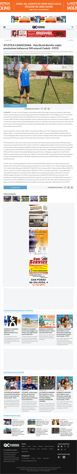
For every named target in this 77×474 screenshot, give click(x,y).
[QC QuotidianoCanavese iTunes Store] (63, 457)
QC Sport (70, 40)
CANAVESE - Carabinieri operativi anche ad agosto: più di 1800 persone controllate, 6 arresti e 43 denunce (42, 432)
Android (13, 461)
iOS (9, 461)
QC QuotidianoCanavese (30, 467)
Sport (38, 449)
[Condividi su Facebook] (42, 108)
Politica (34, 446)
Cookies (39, 458)
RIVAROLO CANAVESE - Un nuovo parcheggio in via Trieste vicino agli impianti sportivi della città (30, 331)
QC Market (32, 449)
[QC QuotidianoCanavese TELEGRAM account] (65, 449)
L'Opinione (44, 449)
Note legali (46, 458)
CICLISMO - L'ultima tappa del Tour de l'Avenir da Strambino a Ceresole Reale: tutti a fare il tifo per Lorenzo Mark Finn (30, 396)
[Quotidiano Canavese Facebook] (65, 446)
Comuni (51, 449)
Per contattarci (26, 458)
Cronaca (28, 446)
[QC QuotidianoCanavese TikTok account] (61, 449)
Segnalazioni (25, 451)
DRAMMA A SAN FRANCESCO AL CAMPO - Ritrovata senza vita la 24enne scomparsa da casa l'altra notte (18, 432)
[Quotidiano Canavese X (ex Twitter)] (61, 446)
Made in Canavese (49, 446)
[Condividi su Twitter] (45, 108)
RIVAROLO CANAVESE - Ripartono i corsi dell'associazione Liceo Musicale (11, 331)
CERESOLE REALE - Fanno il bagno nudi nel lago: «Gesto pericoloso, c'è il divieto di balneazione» (42, 423)
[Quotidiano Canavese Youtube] (58, 449)
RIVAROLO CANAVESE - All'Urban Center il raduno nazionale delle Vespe (47, 330)
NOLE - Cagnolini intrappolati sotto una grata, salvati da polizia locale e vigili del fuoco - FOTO (66, 423)
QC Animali (25, 449)
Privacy (33, 458)
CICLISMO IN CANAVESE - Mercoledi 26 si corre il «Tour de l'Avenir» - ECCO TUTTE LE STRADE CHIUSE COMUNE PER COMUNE (47, 397)
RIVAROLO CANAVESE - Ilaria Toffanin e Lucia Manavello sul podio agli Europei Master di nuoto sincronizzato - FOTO (64, 332)
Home (23, 446)
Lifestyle (40, 446)
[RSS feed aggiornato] (58, 446)
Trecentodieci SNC (35, 470)
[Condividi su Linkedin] (48, 108)
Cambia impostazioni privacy (29, 460)
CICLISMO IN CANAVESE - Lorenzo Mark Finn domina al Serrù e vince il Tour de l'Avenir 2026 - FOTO (12, 395)
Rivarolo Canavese (8, 51)
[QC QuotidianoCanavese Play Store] (59, 457)
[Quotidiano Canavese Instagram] (68, 446)
